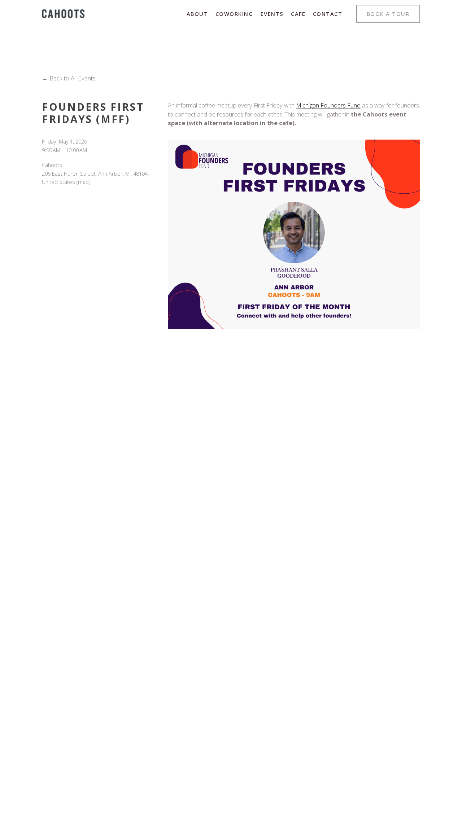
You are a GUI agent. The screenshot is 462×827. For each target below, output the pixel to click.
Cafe (298, 13)
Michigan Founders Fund (328, 105)
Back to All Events (72, 78)
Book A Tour (388, 13)
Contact (328, 13)
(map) (83, 181)
